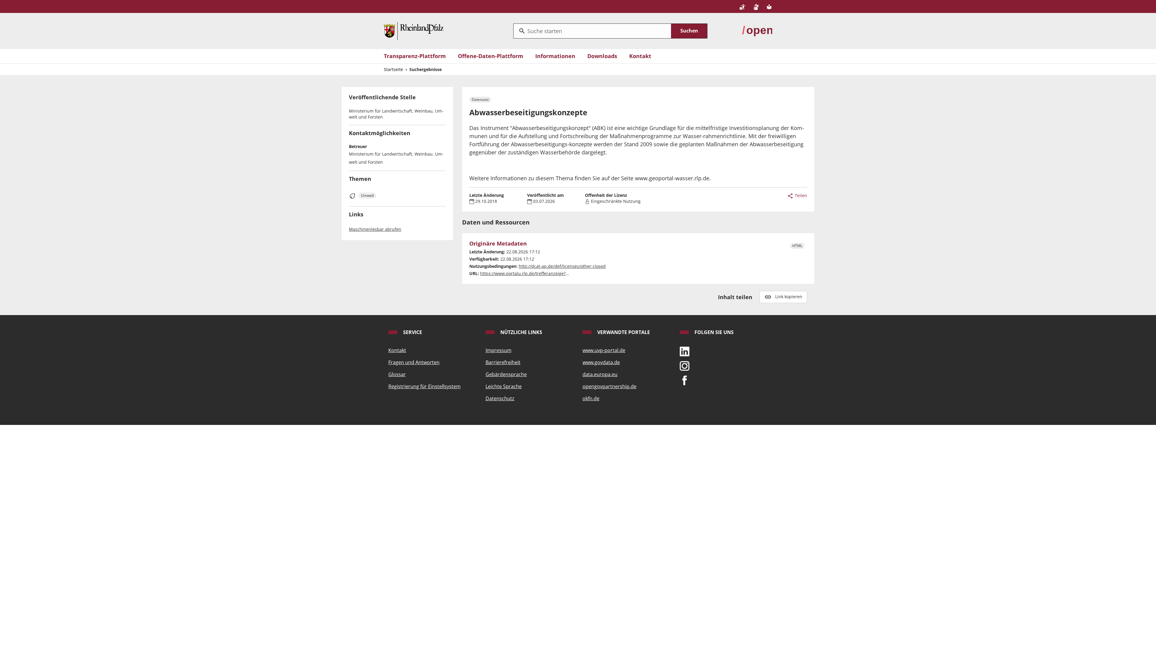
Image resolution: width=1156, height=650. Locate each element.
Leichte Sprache (504, 386)
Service (412, 332)
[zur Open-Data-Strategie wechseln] (757, 30)
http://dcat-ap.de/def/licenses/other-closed (562, 266)
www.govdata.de (601, 362)
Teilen (800, 195)
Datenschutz (500, 398)
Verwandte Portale (623, 332)
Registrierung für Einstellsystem (424, 386)
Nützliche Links (520, 332)
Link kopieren (788, 296)
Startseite (393, 69)
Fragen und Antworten (414, 362)
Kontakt (640, 56)
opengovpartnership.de (609, 386)
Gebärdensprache (506, 374)
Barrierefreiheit (503, 362)
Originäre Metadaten (498, 243)
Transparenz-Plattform (415, 56)
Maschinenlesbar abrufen (375, 229)
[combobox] (592, 31)
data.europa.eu (600, 374)
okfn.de (591, 398)
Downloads (602, 56)
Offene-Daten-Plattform (490, 56)
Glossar (397, 374)
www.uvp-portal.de (604, 350)
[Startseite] (413, 30)
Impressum (498, 350)
